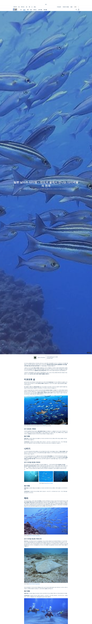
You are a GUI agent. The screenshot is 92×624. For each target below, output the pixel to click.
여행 (29, 6)
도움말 (71, 6)
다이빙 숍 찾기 (59, 6)
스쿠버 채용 (40, 9)
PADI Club (22, 6)
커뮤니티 (34, 9)
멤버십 (35, 6)
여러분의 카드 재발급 (66, 6)
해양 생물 (45, 9)
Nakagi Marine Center (48, 483)
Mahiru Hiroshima (41, 357)
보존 (26, 6)
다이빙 (24, 9)
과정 (19, 6)
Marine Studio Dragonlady (34, 535)
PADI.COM (15, 6)
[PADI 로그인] (78, 9)
